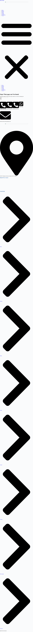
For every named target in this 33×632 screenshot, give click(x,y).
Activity (3, 13)
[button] (16, 50)
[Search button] (1, 99)
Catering (3, 14)
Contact (3, 15)
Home (2, 10)
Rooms (3, 11)
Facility (3, 12)
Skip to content (2, 0)
